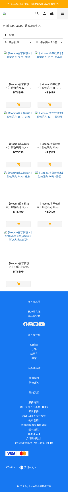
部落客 (34, 353)
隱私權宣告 (34, 316)
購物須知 (34, 382)
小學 (34, 349)
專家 (34, 358)
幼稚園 (34, 344)
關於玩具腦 (34, 311)
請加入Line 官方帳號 (34, 415)
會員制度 (34, 378)
